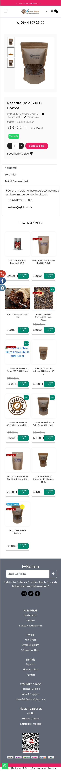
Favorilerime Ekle (18, 154)
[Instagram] (24, 593)
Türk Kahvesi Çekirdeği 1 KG (17, 315)
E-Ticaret (27, 768)
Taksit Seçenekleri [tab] (16, 181)
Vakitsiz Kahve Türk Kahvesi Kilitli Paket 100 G (43, 371)
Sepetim (30, 664)
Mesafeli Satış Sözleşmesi (30, 699)
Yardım (30, 674)
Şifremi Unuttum (30, 650)
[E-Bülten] (53, 574)
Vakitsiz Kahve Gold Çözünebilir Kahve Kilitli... (17, 423)
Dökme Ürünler (25, 122)
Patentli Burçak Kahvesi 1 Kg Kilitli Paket (43, 261)
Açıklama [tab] (11, 168)
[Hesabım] (52, 11)
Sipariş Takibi (30, 669)
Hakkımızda (30, 615)
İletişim (31, 620)
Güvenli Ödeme (30, 718)
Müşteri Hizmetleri (30, 723)
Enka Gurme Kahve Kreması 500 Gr (17, 261)
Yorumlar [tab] (10, 174)
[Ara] (47, 11)
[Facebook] (37, 593)
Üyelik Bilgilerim (30, 645)
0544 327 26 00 (31, 22)
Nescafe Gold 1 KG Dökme (17, 531)
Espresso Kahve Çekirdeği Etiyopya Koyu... (43, 317)
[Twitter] (30, 593)
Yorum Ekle (33, 117)
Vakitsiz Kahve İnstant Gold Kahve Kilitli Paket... (43, 423)
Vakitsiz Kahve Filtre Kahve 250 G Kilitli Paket (17, 369)
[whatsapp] (4, 766)
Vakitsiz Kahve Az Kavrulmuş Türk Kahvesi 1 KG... (43, 479)
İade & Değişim (30, 694)
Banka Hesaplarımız (30, 625)
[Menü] (5, 12)
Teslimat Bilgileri (30, 688)
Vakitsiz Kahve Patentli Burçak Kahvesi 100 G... (17, 477)
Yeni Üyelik (30, 639)
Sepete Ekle (24, 276)
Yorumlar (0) (14, 117)
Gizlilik (30, 713)
